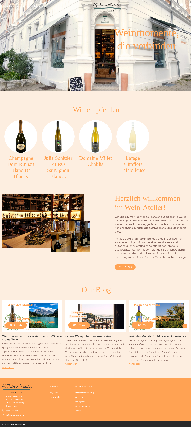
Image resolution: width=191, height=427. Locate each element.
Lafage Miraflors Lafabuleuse (132, 164)
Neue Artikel (55, 397)
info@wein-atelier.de (15, 415)
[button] (184, 326)
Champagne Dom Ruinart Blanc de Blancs (20, 167)
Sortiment (11, 6)
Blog (26, 6)
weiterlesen (8, 366)
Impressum (79, 397)
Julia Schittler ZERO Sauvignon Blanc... (58, 167)
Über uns (39, 6)
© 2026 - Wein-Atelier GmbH (14, 424)
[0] (178, 7)
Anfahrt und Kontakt (83, 406)
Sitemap (77, 410)
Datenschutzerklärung (83, 392)
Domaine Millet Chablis (95, 161)
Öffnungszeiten (81, 401)
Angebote (54, 392)
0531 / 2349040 (12, 410)
